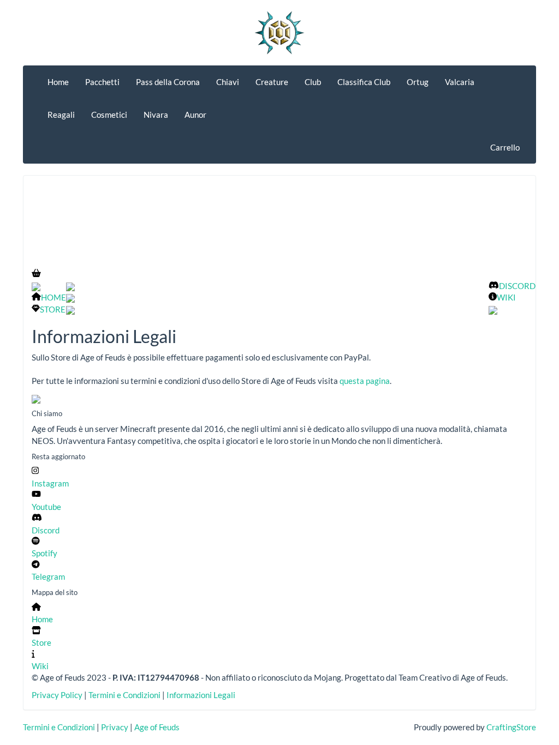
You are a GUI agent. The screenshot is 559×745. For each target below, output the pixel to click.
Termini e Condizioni (124, 695)
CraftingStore (511, 727)
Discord (46, 529)
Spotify (44, 553)
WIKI (506, 297)
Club (313, 82)
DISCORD (517, 286)
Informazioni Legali (200, 695)
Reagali (61, 114)
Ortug (418, 82)
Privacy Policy (57, 695)
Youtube (46, 506)
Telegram (48, 576)
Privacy (114, 727)
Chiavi (227, 82)
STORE (53, 309)
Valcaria (459, 82)
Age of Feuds (157, 727)
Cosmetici (109, 114)
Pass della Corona (168, 82)
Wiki (40, 666)
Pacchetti (102, 82)
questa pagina (365, 381)
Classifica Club (363, 82)
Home (58, 82)
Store (41, 642)
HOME (53, 297)
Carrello (505, 147)
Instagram (50, 483)
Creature (271, 82)
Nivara (156, 114)
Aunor (195, 114)
